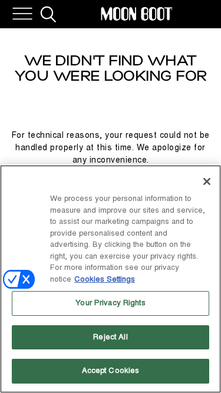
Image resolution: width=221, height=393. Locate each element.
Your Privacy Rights (110, 303)
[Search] (48, 14)
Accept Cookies (111, 370)
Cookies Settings (104, 279)
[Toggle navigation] (22, 14)
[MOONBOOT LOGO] (136, 14)
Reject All (110, 337)
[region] (110, 279)
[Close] (207, 181)
